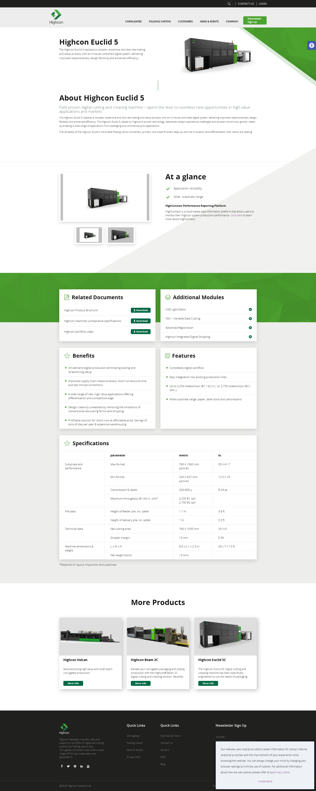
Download (142, 310)
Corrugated (133, 21)
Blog (162, 764)
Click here (236, 215)
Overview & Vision (170, 735)
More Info (73, 683)
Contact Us (246, 3)
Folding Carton (160, 21)
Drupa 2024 (133, 757)
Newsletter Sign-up (254, 20)
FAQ (162, 757)
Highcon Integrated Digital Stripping (187, 337)
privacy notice (282, 772)
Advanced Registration (179, 328)
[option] (105, 197)
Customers (185, 21)
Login (263, 3)
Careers (164, 749)
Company (232, 21)
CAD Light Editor (175, 309)
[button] (311, 45)
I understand (265, 781)
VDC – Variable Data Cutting (182, 318)
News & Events (209, 21)
